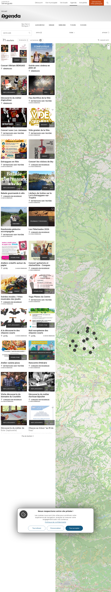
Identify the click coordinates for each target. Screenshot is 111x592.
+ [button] (108, 45)
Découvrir (39, 3)
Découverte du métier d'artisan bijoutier (39, 395)
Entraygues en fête (10, 161)
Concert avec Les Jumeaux (14, 130)
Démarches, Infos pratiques (96, 3)
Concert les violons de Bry (41, 161)
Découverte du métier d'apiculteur (11, 99)
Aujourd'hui (39, 25)
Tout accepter (74, 528)
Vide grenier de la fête (39, 130)
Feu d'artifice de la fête (39, 98)
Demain (51, 25)
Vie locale (64, 3)
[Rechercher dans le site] (107, 3)
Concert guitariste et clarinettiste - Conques (39, 264)
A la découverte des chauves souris (10, 331)
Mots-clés (7, 33)
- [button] (108, 48)
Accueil (4, 11)
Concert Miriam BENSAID (13, 65)
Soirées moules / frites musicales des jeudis (12, 298)
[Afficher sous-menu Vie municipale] (58, 3)
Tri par (22, 40)
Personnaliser (55, 528)
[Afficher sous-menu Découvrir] (43, 3)
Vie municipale (51, 3)
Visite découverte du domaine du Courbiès (11, 395)
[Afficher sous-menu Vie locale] (68, 3)
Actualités (83, 3)
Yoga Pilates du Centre (39, 297)
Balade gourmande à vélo (13, 193)
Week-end (62, 25)
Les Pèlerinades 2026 (39, 229)
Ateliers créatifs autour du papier (13, 264)
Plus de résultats (27, 436)
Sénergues (6, 3)
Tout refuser (36, 528)
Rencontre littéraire (38, 363)
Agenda (73, 3)
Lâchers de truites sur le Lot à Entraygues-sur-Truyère (40, 195)
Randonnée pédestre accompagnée (10, 230)
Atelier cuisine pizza (10, 363)
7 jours (73, 25)
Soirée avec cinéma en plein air (39, 66)
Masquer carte (104, 40)
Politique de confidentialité (55, 522)
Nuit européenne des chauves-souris (38, 331)
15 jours (83, 25)
